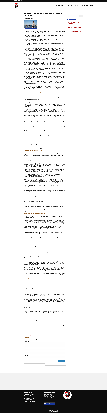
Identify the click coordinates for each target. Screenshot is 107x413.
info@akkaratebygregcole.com (31, 397)
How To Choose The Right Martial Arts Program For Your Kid (55, 365)
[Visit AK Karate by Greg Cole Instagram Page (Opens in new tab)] (18, 1)
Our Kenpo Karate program (34, 323)
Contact (91, 5)
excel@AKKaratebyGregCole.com (31, 329)
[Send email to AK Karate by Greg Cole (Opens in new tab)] (21, 1)
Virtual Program (70, 5)
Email (26, 351)
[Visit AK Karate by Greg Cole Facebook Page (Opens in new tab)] (14, 1)
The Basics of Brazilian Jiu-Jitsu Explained (74, 27)
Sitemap (50, 411)
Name (26, 348)
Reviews (83, 5)
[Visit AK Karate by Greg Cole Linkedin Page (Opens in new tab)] (19, 1)
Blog (87, 5)
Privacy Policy (55, 411)
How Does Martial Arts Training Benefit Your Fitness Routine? (35, 363)
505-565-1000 (28, 395)
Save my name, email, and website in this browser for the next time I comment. (40, 358)
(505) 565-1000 (43, 329)
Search (68, 14)
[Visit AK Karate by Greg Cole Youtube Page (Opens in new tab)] (16, 1)
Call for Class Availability (49, 403)
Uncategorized (30, 335)
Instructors (77, 5)
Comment (27, 341)
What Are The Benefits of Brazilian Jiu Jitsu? (75, 31)
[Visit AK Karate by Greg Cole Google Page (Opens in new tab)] (15, 0)
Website (26, 355)
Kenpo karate (41, 281)
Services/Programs (60, 5)
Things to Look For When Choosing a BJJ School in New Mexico (74, 26)
